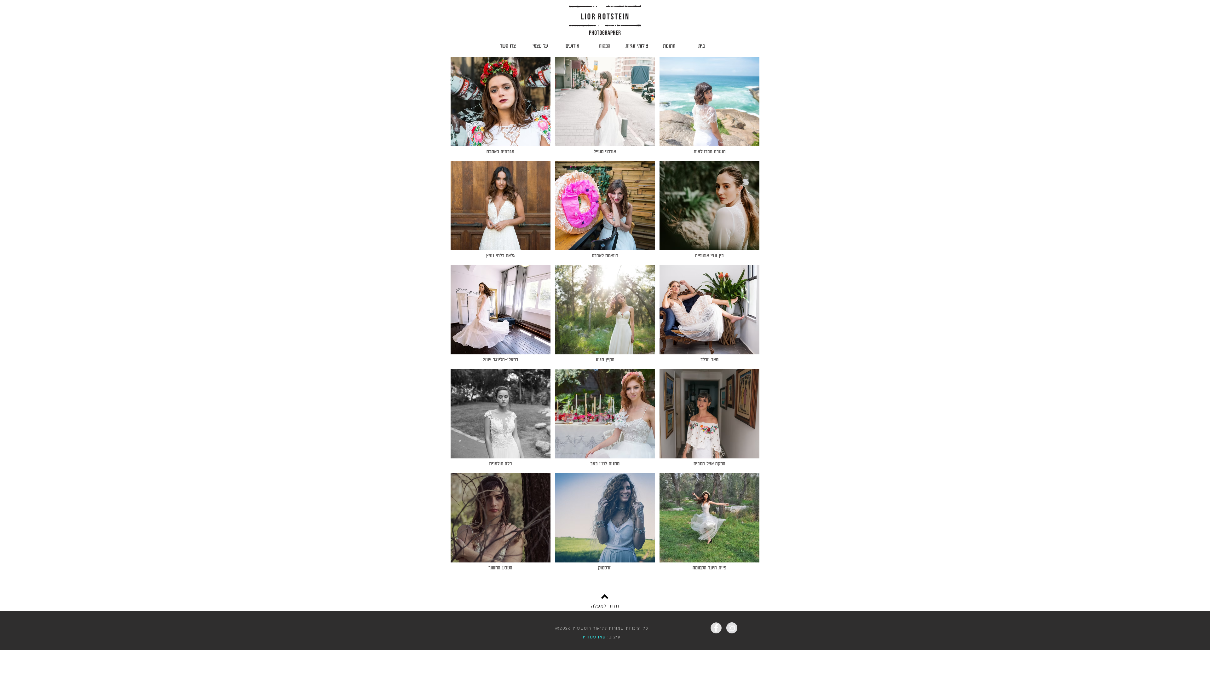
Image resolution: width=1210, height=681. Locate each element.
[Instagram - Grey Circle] (731, 627)
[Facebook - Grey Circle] (716, 627)
